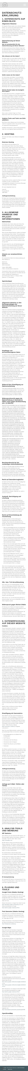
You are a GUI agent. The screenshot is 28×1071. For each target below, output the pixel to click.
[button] (2, 1068)
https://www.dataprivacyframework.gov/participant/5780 (13, 1009)
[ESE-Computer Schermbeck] (11, 5)
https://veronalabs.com (7, 840)
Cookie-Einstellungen (20, 1067)
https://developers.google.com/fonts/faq (10, 904)
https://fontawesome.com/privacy (9, 923)
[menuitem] (24, 5)
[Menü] (24, 5)
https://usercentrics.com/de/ (8, 726)
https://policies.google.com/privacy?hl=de (10, 907)
